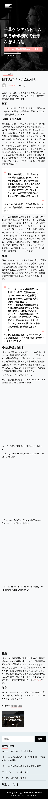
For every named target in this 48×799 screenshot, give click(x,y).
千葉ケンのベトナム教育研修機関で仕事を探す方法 (23, 36)
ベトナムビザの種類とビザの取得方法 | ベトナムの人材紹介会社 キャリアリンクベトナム (23, 207)
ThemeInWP (30, 795)
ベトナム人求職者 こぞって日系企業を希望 (12, 718)
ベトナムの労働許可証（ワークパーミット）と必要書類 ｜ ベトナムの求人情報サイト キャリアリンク (24, 337)
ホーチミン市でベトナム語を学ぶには (19, 751)
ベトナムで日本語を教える (14, 777)
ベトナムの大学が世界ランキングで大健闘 (21, 766)
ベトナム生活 (8, 74)
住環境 (14, 705)
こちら (38, 679)
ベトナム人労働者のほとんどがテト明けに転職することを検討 (23, 759)
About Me (12, 56)
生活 (20, 705)
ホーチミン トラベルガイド (15, 771)
